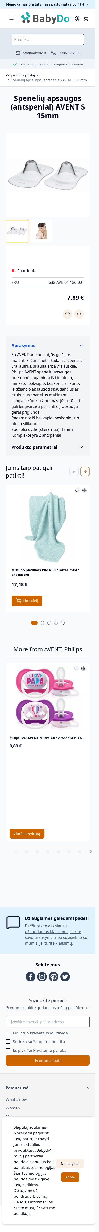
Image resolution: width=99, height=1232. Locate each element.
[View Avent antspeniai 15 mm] (17, 231)
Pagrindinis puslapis (22, 75)
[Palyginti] (79, 314)
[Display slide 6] (69, 851)
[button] (48, 1088)
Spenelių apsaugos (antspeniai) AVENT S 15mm (49, 80)
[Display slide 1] (16, 851)
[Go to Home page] (45, 18)
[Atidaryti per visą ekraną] (48, 175)
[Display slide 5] (58, 851)
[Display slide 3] (37, 851)
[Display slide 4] (48, 851)
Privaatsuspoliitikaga (49, 1033)
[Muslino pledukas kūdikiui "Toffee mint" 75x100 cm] (48, 527)
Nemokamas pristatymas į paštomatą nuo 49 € (45, 4)
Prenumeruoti (48, 1060)
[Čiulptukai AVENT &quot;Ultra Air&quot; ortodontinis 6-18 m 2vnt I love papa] (48, 698)
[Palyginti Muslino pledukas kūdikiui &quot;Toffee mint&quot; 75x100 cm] (84, 490)
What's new (16, 1099)
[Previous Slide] (74, 471)
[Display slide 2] (26, 851)
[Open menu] (11, 17)
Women (13, 1108)
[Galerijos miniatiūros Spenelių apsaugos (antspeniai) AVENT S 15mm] (29, 231)
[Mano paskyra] (77, 18)
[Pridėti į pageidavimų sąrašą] (67, 314)
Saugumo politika (49, 1041)
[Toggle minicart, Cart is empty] (86, 18)
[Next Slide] (85, 471)
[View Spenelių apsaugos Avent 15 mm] (41, 231)
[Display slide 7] (79, 851)
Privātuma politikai (50, 1050)
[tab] (34, 623)
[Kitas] (91, 851)
